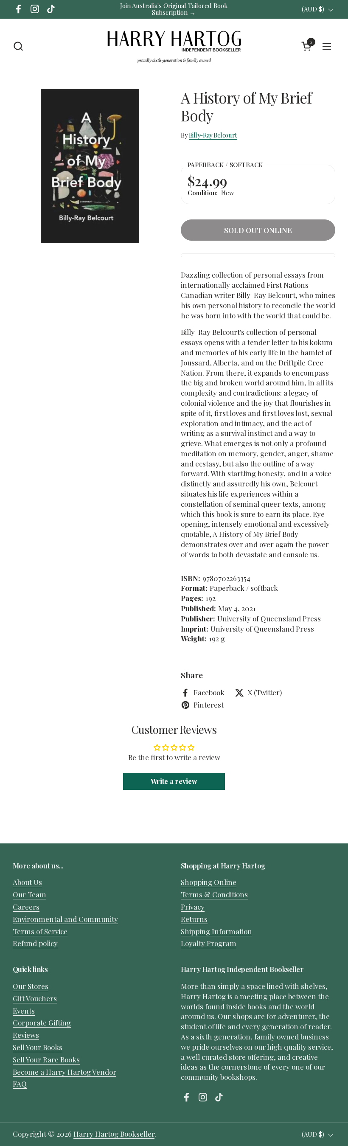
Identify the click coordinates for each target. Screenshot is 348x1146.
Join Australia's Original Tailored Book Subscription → (174, 9)
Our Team (29, 894)
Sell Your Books (37, 1047)
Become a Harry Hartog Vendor (64, 1071)
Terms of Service (40, 931)
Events (24, 1010)
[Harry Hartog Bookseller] (174, 46)
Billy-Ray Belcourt (213, 135)
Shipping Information (216, 931)
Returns (194, 919)
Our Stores (30, 986)
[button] (18, 46)
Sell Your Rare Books (46, 1059)
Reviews (26, 1034)
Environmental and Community (65, 919)
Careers (26, 906)
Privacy (193, 906)
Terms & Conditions (214, 894)
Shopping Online (208, 882)
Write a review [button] (174, 781)
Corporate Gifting (42, 1022)
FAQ (20, 1083)
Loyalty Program (208, 943)
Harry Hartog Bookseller (113, 1133)
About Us (27, 882)
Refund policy (35, 943)
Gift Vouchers (35, 998)
